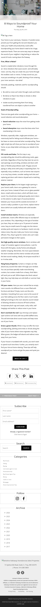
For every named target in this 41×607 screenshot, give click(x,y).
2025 (8, 516)
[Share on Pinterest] (24, 376)
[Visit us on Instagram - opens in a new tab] (17, 498)
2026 (8, 513)
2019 (8, 539)
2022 (8, 528)
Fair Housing (29, 591)
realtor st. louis (7, 479)
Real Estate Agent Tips (9, 474)
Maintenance (19, 383)
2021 (8, 531)
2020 (8, 535)
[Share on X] (17, 376)
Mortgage (6, 482)
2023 (8, 524)
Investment (9, 383)
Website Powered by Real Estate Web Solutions (20, 599)
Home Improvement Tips (10, 485)
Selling (5, 463)
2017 (8, 547)
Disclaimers (35, 602)
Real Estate (6, 461)
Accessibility (21, 591)
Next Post (32, 396)
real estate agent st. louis (10, 469)
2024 (8, 520)
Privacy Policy (12, 591)
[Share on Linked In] (31, 376)
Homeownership (31, 383)
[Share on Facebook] (9, 376)
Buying (5, 466)
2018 (8, 543)
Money (5, 477)
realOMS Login (20, 604)
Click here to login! (20, 434)
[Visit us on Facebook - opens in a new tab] (23, 498)
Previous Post (10, 396)
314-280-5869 (24, 568)
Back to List (20, 359)
